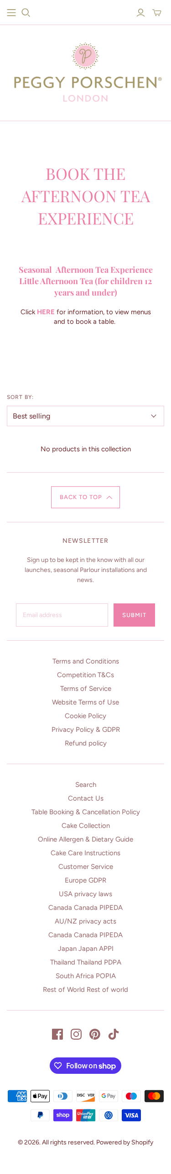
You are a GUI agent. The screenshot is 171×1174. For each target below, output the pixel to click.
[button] (85, 497)
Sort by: (20, 397)
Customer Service (85, 867)
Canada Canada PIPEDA (85, 907)
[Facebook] (57, 1034)
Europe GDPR (85, 880)
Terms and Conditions (85, 661)
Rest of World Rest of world (85, 989)
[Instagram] (76, 1034)
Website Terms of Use (85, 702)
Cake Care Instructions (85, 853)
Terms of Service (85, 688)
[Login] (140, 12)
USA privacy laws (85, 894)
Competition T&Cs (85, 675)
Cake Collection (86, 826)
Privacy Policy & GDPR (86, 729)
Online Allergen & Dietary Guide (85, 839)
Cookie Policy (85, 716)
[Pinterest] (94, 1034)
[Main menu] (11, 12)
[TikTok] (113, 1034)
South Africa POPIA (86, 976)
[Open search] (26, 12)
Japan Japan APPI (86, 948)
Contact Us (86, 798)
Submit (134, 615)
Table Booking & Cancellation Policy (85, 812)
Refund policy (86, 743)
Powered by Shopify (124, 1142)
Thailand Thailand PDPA (85, 962)
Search (85, 785)
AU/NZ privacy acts (85, 921)
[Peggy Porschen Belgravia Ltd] (85, 70)
